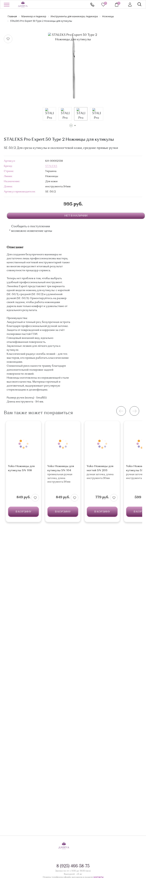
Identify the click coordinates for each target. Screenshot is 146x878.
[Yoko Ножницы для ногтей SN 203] (102, 444)
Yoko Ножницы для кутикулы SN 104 (60, 468)
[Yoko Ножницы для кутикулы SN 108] (23, 444)
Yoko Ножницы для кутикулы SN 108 (21, 468)
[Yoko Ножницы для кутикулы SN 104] (62, 444)
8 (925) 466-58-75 (92, 4)
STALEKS (51, 166)
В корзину (23, 511)
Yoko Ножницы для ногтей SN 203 (100, 468)
